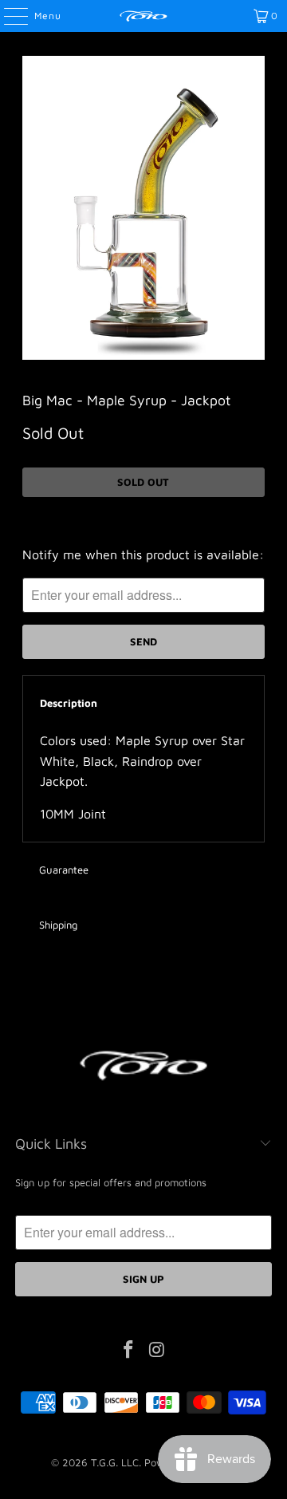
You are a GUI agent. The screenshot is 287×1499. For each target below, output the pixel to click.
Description (68, 702)
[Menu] (7, 16)
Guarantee (63, 869)
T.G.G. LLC (115, 1462)
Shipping (58, 924)
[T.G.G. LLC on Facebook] (128, 1351)
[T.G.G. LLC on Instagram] (157, 1351)
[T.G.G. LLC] (143, 16)
